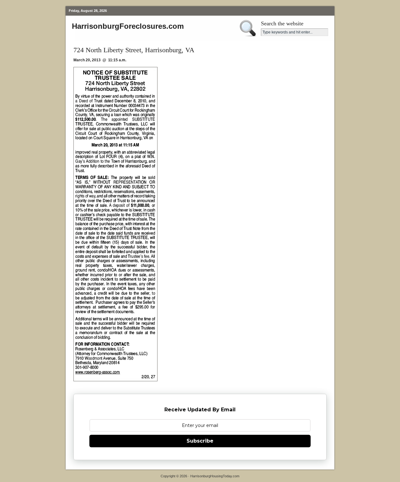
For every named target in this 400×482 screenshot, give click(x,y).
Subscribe (200, 441)
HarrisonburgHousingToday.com (214, 476)
